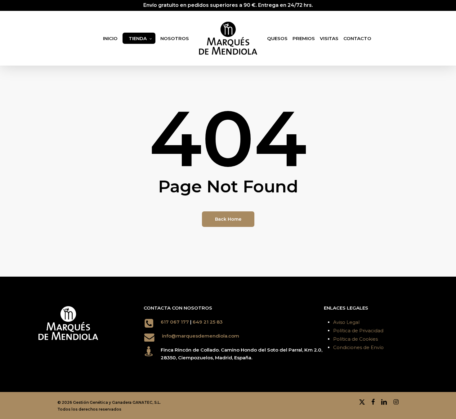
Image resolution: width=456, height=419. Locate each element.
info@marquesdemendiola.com (200, 336)
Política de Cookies (355, 339)
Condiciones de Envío (358, 347)
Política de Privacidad (358, 331)
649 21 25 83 (208, 322)
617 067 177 (175, 322)
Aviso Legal (346, 322)
